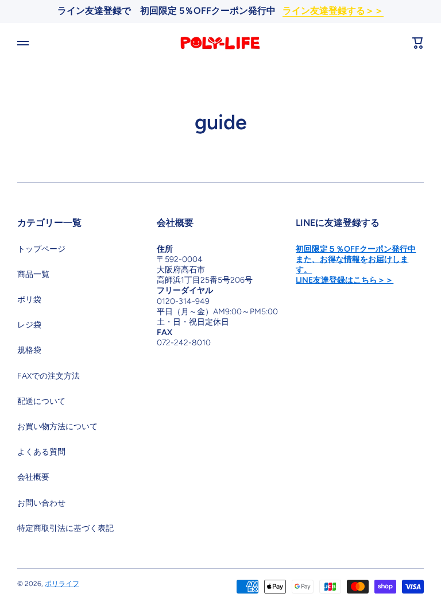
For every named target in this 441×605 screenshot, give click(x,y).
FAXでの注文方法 (48, 376)
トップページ (41, 249)
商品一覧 (33, 274)
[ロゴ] (220, 43)
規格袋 (29, 350)
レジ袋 (29, 325)
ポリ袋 (29, 300)
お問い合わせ (41, 503)
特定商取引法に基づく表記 (65, 528)
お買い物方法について (57, 426)
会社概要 (33, 477)
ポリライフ (62, 584)
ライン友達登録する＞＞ (333, 10)
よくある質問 (41, 452)
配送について (41, 401)
